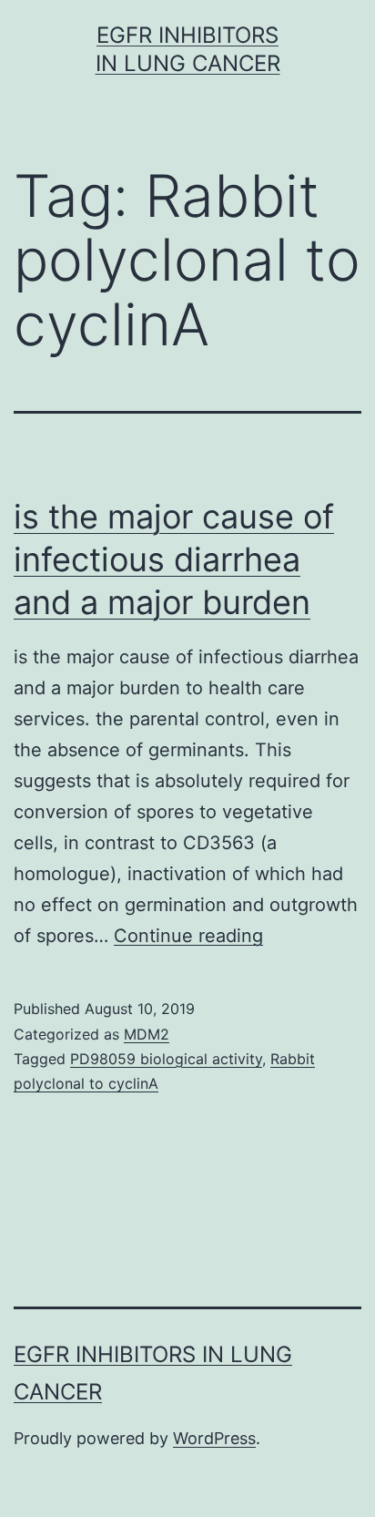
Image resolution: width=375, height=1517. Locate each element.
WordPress (214, 1438)
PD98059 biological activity (166, 1059)
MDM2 (146, 1034)
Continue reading (188, 936)
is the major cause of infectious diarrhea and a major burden (174, 559)
